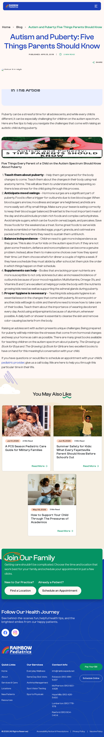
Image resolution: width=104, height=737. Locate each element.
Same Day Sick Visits (37, 677)
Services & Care (10, 682)
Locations (6, 688)
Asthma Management (37, 682)
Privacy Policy (79, 731)
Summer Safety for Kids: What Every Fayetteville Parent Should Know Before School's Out (76, 452)
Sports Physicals (35, 694)
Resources (7, 700)
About (5, 677)
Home (6, 27)
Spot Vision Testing (36, 688)
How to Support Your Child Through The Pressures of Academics (50, 518)
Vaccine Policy (96, 731)
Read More (38, 466)
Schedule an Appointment (59, 590)
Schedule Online (91, 678)
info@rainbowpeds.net (63, 671)
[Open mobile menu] (96, 6)
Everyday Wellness (36, 671)
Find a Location (20, 590)
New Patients (8, 694)
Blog (19, 27)
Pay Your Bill (91, 666)
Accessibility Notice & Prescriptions (52, 731)
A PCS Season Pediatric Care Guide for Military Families (25, 448)
